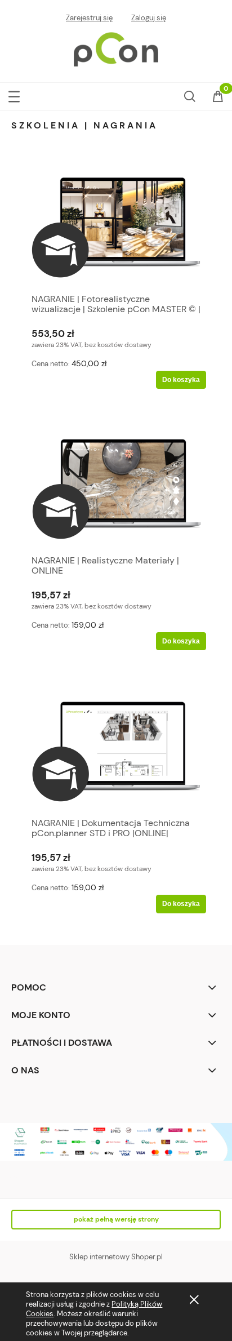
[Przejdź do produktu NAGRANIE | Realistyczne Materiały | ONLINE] (116, 488)
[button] (14, 94)
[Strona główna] (116, 47)
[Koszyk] (218, 97)
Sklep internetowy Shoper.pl (116, 1257)
